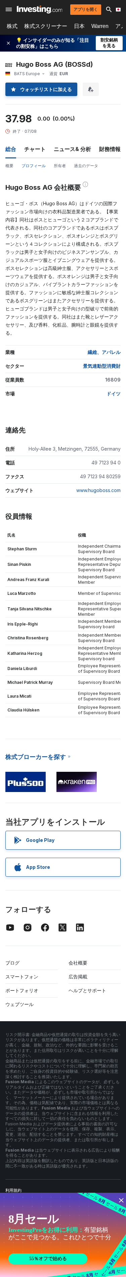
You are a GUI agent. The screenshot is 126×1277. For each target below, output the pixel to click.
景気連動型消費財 (102, 366)
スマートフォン (21, 976)
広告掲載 (78, 976)
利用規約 (13, 1190)
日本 (79, 26)
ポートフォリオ (21, 990)
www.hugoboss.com (98, 490)
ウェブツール (19, 1004)
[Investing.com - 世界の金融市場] (39, 9)
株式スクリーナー (45, 26)
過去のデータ (86, 165)
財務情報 (110, 149)
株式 (12, 26)
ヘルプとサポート (87, 990)
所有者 (60, 165)
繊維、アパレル (104, 352)
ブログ (12, 963)
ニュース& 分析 (72, 149)
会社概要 (78, 963)
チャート (35, 149)
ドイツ (114, 393)
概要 (9, 165)
